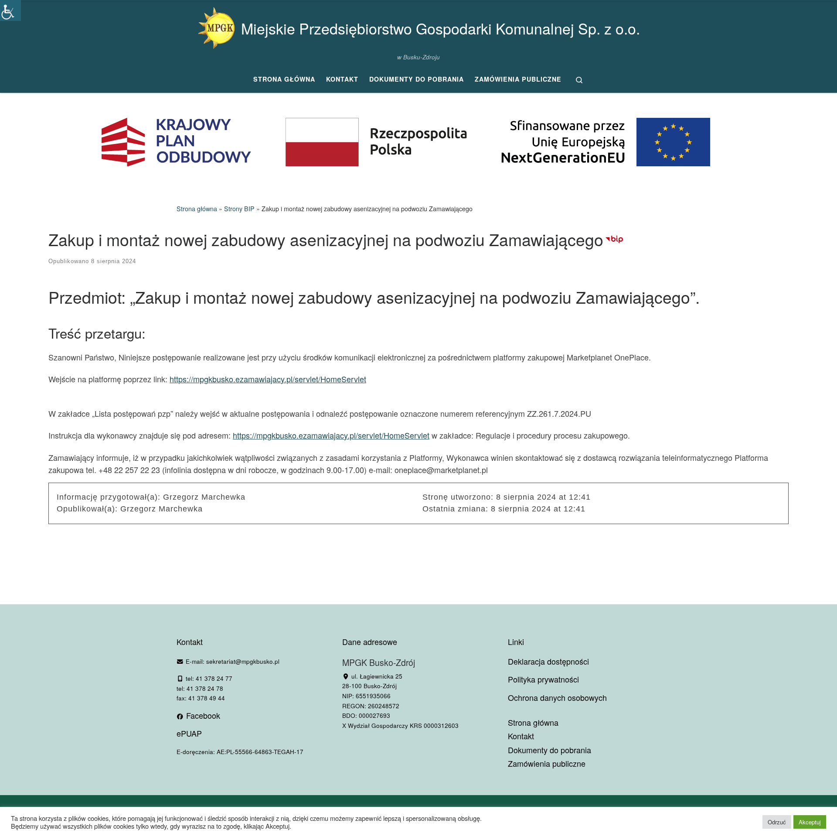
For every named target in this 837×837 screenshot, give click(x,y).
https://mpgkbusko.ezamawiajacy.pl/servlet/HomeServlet (268, 378)
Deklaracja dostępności (548, 661)
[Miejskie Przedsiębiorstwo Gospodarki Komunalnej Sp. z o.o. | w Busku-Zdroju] (216, 26)
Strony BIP (239, 208)
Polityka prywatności (543, 679)
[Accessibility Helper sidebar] (10, 10)
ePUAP (189, 733)
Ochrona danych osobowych (557, 697)
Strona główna (197, 208)
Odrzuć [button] (777, 822)
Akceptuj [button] (810, 822)
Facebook (202, 715)
